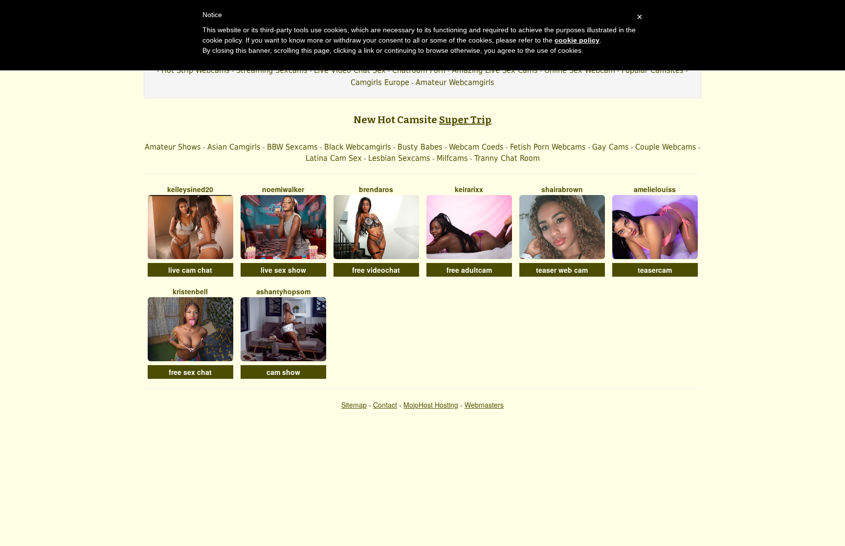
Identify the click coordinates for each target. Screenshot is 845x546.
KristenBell (190, 291)
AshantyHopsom (283, 291)
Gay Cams (610, 147)
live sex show (283, 270)
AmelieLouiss (655, 189)
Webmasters (484, 405)
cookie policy (577, 40)
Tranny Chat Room (507, 158)
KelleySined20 (190, 189)
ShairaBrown (562, 189)
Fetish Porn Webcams (548, 147)
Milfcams (452, 158)
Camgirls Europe (380, 82)
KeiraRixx (469, 189)
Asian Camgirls (234, 147)
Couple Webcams (665, 147)
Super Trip (465, 120)
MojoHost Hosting (430, 405)
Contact (385, 405)
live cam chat (190, 270)
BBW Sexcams (292, 147)
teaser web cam (562, 270)
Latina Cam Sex (334, 158)
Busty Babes (420, 147)
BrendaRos (376, 189)
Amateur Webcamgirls (455, 82)
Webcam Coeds (476, 147)
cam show (283, 372)
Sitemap (354, 405)
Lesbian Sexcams (399, 158)
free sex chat (190, 372)
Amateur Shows (173, 147)
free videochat (376, 270)
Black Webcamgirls (357, 147)
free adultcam (469, 270)
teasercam (655, 270)
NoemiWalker (283, 189)
